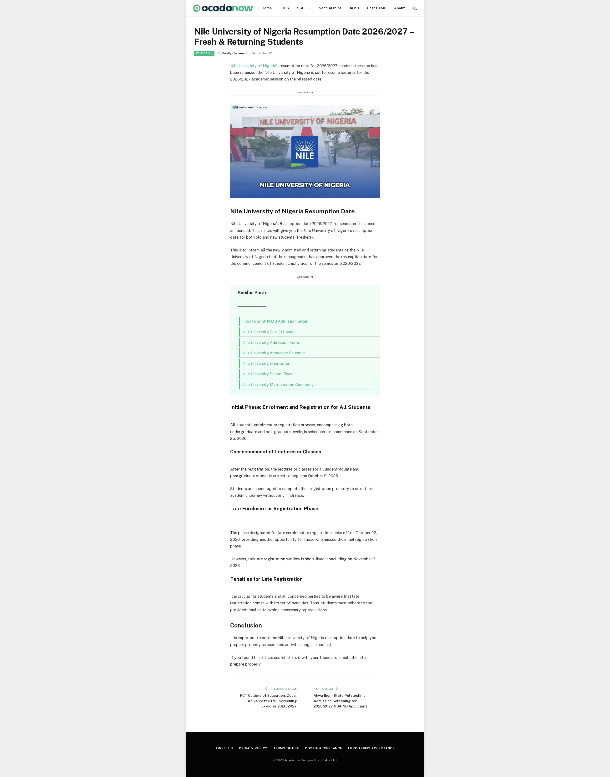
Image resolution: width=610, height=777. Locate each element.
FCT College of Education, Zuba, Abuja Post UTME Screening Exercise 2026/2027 (268, 700)
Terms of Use (286, 748)
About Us (224, 748)
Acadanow (292, 760)
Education (204, 53)
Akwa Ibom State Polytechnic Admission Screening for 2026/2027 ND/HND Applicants (341, 700)
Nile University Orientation (266, 363)
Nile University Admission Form (270, 342)
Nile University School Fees (267, 373)
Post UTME (376, 8)
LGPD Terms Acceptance (371, 748)
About (399, 8)
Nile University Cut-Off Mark (268, 332)
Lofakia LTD (328, 760)
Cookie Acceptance (323, 748)
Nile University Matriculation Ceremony (278, 384)
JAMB (354, 8)
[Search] (414, 8)
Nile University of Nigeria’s (255, 65)
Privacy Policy (253, 748)
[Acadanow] (223, 8)
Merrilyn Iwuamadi (234, 53)
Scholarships (330, 8)
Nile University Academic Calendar (273, 353)
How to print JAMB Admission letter (275, 321)
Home (267, 8)
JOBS (284, 8)
